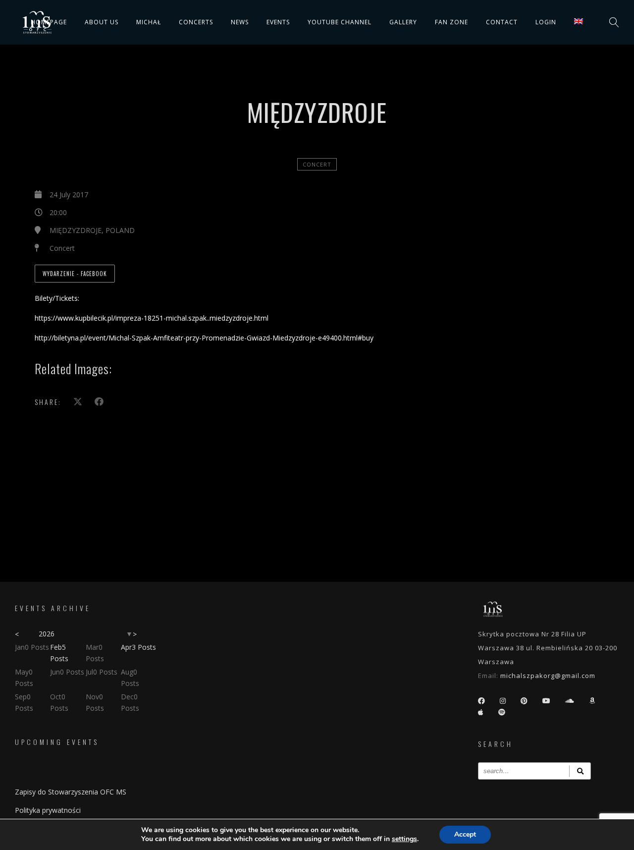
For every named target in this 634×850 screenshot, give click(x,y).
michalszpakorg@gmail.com (547, 675)
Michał (148, 22)
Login (545, 22)
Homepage (49, 22)
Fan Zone (451, 22)
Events (278, 22)
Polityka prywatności (48, 810)
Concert (317, 164)
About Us (101, 22)
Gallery (403, 22)
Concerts (196, 22)
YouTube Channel (339, 22)
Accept (465, 834)
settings (404, 839)
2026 (46, 633)
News (240, 22)
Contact (502, 22)
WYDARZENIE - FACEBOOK (75, 274)
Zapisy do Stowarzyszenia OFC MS (70, 791)
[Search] (580, 771)
